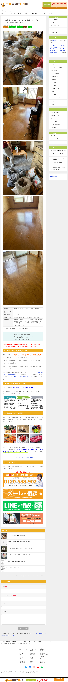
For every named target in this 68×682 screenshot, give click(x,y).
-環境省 (41, 658)
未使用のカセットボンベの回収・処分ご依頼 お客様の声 (19, 554)
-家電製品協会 (42, 661)
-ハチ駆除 (31, 658)
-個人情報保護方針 (42, 653)
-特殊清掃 (31, 657)
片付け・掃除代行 (54, 19)
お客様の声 (20, 13)
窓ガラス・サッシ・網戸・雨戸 (58, 50)
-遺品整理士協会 (42, 662)
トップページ (21, 650)
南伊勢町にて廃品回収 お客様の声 (14, 567)
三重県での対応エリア (55, 112)
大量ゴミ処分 (19, 27)
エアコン (58, 45)
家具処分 (25, 27)
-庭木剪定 (31, 661)
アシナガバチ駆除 (55, 73)
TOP (24, 641)
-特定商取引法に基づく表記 (44, 654)
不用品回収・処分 (12, 27)
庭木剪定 (52, 104)
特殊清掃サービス (54, 32)
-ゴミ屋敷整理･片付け (33, 653)
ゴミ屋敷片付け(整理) (55, 25)
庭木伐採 (52, 101)
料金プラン (43, 13)
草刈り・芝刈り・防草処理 (56, 67)
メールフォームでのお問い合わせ (55, 7)
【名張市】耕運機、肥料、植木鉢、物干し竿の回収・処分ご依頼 (20, 548)
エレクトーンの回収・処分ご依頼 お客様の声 (17, 535)
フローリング (53, 45)
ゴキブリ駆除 (53, 85)
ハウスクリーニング (56, 40)
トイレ (59, 48)
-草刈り (31, 662)
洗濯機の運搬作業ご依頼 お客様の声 (58, 150)
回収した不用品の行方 (55, 124)
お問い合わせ (51, 13)
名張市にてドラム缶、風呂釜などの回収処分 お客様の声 (19, 541)
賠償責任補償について (22, 661)
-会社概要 (41, 650)
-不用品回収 (31, 650)
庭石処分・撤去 (54, 64)
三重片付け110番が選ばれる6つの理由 (23, 376)
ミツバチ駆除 (55, 79)
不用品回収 (53, 22)
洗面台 (56, 48)
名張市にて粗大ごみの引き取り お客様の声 (16, 561)
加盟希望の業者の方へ (54, 176)
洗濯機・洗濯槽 (53, 52)
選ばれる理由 (12, 13)
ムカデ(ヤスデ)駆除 (55, 88)
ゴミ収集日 (53, 135)
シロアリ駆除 (53, 82)
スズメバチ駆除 (55, 76)
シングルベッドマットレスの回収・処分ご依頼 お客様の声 (12, 575)
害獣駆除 (52, 91)
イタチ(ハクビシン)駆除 (56, 97)
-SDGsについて (42, 659)
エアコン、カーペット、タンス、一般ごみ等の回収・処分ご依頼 (35, 575)
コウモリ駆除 (53, 94)
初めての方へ (4, 13)
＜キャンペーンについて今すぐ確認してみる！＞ (23, 457)
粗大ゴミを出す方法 (55, 138)
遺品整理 (52, 29)
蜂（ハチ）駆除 (54, 70)
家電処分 (30, 27)
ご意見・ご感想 (34, 13)
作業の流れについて (55, 115)
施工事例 (27, 13)
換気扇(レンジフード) (58, 47)
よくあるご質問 (54, 121)
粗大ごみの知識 (55, 142)
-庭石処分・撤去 (32, 654)
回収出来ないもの (55, 127)
